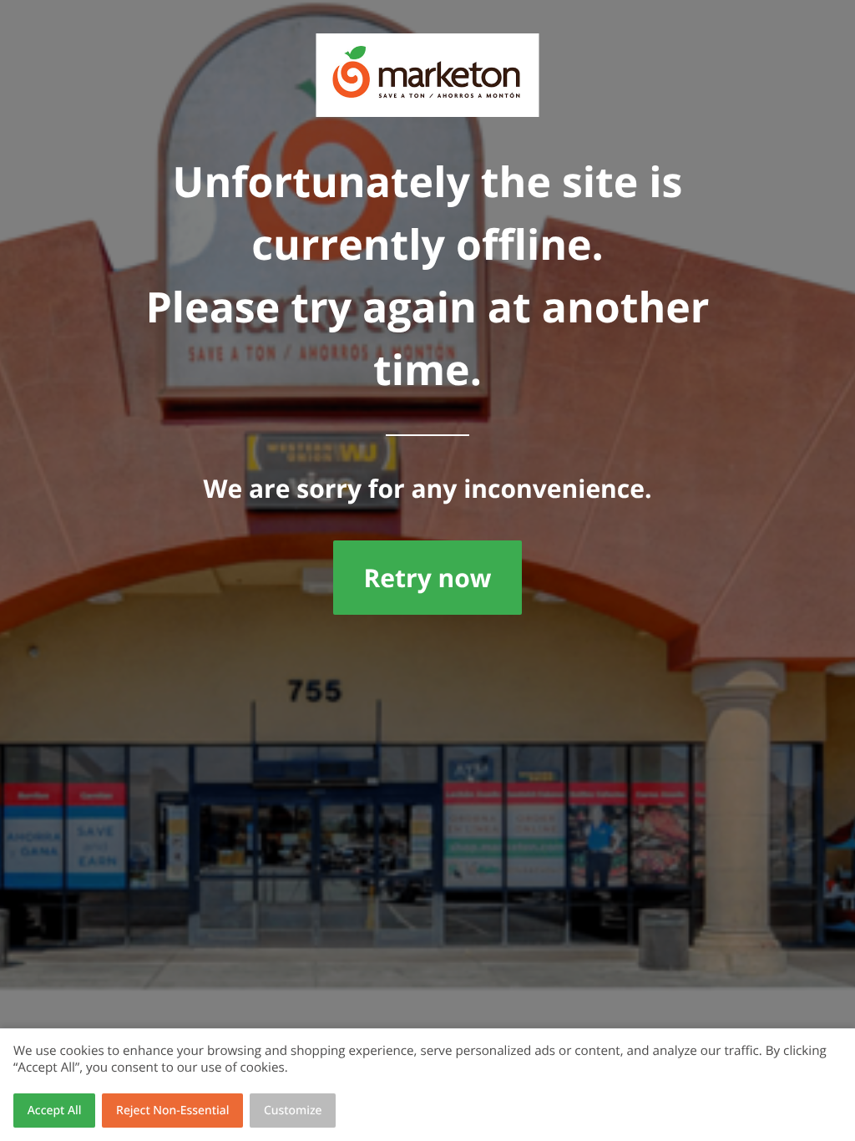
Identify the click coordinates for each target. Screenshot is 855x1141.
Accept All (55, 1110)
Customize (293, 1110)
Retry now (427, 577)
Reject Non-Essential (172, 1110)
